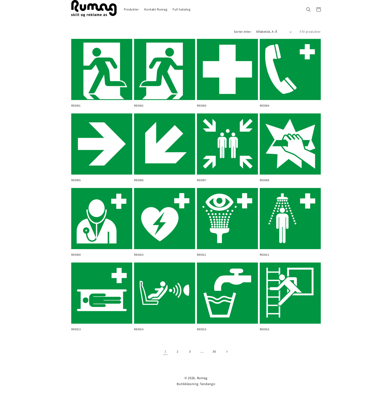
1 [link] (165, 351)
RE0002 (139, 106)
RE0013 (76, 329)
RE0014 (139, 329)
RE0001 (76, 106)
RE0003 (201, 106)
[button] (309, 10)
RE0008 (264, 180)
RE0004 (264, 106)
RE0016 (264, 329)
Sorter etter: (242, 32)
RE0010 (139, 255)
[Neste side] (227, 352)
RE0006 (139, 180)
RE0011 (201, 255)
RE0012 (264, 255)
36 (214, 351)
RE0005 (76, 180)
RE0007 (201, 180)
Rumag (202, 378)
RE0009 (76, 255)
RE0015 (201, 329)
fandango (207, 384)
